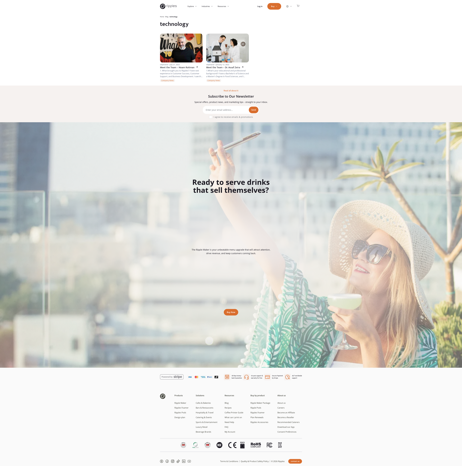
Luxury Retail (201, 427)
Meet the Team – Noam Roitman (177, 67)
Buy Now (231, 312)
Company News (167, 80)
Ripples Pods (180, 412)
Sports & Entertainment (206, 422)
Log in (260, 6)
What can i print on (233, 417)
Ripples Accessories (259, 422)
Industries (206, 6)
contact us (295, 461)
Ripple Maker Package (260, 403)
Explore (191, 6)
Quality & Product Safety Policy (255, 461)
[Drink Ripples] (168, 6)
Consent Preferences (286, 432)
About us (281, 403)
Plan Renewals (256, 417)
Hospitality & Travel (204, 412)
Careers (281, 407)
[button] (161, 461)
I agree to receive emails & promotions (233, 117)
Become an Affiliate (286, 412)
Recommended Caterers (288, 422)
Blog (166, 17)
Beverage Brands (203, 432)
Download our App (286, 427)
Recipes (228, 407)
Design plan (179, 417)
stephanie (164, 64)
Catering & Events (204, 417)
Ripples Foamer (181, 407)
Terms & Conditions (229, 461)
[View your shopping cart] (298, 6)
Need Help (229, 422)
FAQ (226, 427)
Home (162, 17)
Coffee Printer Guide (234, 412)
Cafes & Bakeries (203, 403)
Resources (222, 6)
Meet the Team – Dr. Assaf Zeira (223, 67)
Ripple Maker (180, 403)
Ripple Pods (255, 407)
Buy (272, 6)
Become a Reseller (285, 417)
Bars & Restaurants (204, 407)
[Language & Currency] (289, 6)
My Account (230, 432)
